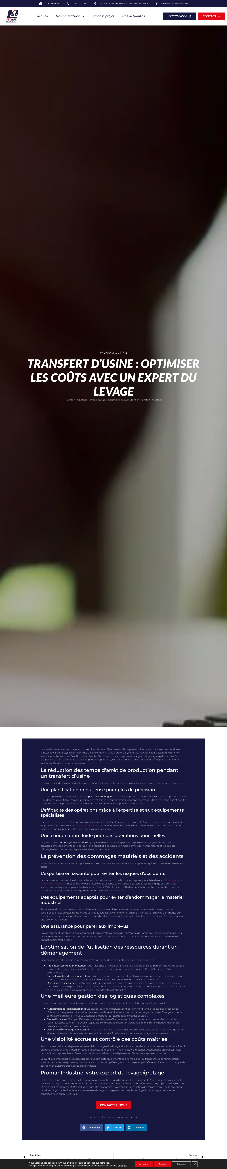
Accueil (42, 16)
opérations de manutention (123, 399)
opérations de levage (87, 825)
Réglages (181, 1164)
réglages (122, 1165)
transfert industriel (151, 399)
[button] (91, 1127)
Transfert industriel (76, 399)
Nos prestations (68, 16)
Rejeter (162, 1164)
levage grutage (98, 399)
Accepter (144, 1164)
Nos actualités (133, 16)
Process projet (103, 16)
